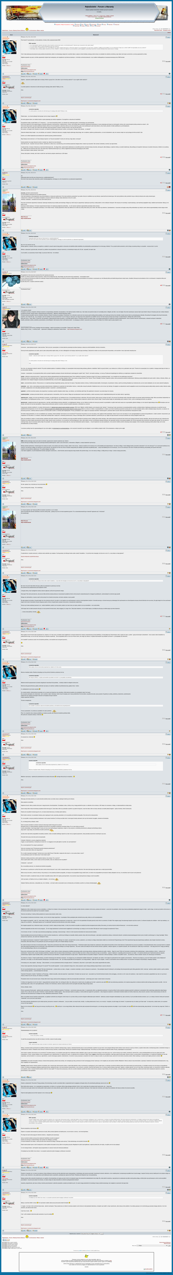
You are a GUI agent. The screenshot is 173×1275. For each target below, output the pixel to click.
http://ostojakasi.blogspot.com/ (74, 329)
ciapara (4, 190)
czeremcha (5, 76)
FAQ (83, 24)
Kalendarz (110, 24)
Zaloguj (83, 25)
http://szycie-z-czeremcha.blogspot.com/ (30, 101)
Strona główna (89, 15)
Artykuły (78, 24)
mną (111, 1260)
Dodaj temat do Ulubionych (165, 1242)
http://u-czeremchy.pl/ (26, 97)
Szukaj (87, 24)
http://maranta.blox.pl (29, 71)
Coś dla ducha (32, 30)
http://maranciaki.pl (25, 66)
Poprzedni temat (158, 30)
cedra (3, 307)
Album (88, 25)
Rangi (100, 24)
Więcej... (9, 65)
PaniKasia (5, 172)
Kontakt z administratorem (105, 16)
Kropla (4, 344)
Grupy (104, 24)
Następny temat (167, 30)
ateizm (42, 30)
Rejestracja (76, 25)
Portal (108, 15)
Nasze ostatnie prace (92, 16)
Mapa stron (96, 15)
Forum (112, 15)
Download (98, 25)
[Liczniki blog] (148, 1268)
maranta (4, 37)
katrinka (4, 272)
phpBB (80, 1250)
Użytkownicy (94, 24)
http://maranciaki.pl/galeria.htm (28, 69)
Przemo (88, 1250)
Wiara (38, 30)
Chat (93, 25)
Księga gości (102, 15)
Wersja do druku (167, 1243)
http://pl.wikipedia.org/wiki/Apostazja (30, 556)
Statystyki (117, 24)
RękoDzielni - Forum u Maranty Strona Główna (13, 30)
